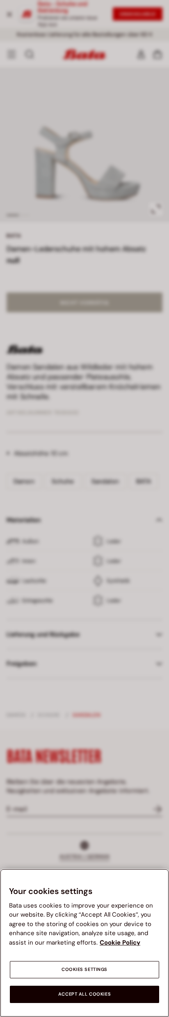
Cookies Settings (84, 969)
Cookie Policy (120, 942)
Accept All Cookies (84, 994)
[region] (84, 943)
